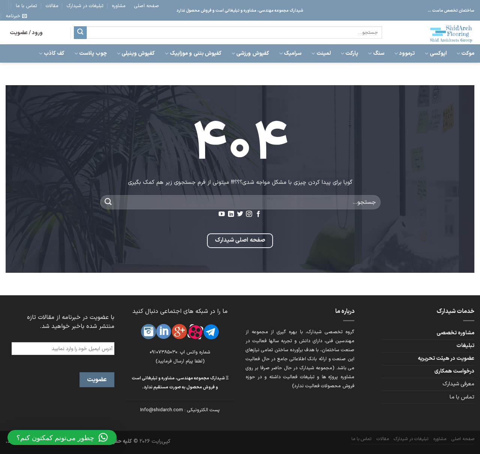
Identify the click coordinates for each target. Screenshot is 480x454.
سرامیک (293, 53)
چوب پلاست (92, 53)
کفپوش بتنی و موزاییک (195, 53)
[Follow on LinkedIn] (231, 214)
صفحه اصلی (146, 5)
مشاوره (119, 5)
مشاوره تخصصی (455, 333)
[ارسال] (80, 32)
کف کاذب (54, 53)
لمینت (323, 53)
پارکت (351, 53)
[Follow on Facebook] (258, 214)
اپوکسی (438, 53)
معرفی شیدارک (458, 384)
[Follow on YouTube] (222, 214)
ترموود (407, 53)
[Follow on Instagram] (249, 214)
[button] (62, 437)
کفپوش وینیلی (138, 53)
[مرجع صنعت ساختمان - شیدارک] (433, 32)
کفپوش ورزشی (252, 53)
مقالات (52, 5)
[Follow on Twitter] (240, 214)
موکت (467, 53)
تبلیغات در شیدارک (85, 5)
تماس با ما (26, 5)
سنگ (378, 53)
